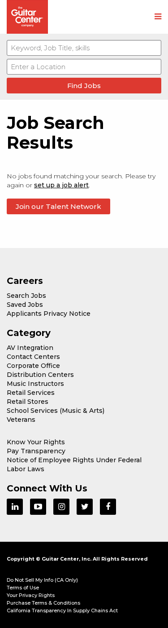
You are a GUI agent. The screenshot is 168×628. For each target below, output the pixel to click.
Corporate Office (33, 366)
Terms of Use (23, 587)
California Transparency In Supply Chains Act (62, 610)
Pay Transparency (36, 451)
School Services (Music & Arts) (55, 411)
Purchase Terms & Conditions (43, 603)
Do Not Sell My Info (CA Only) (42, 580)
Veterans (21, 420)
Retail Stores (27, 402)
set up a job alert (61, 185)
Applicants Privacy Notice (48, 314)
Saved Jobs (25, 305)
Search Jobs (26, 296)
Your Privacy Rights (31, 595)
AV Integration (30, 348)
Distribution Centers (40, 375)
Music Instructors (35, 384)
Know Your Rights (36, 442)
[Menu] (158, 17)
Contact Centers (33, 357)
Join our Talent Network (58, 206)
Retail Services (31, 393)
